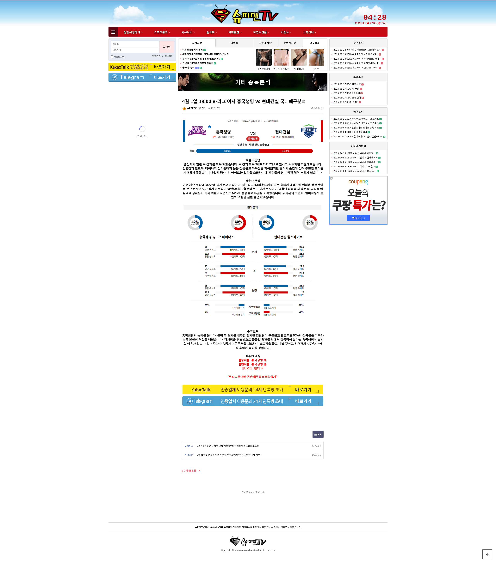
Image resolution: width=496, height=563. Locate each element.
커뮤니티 (187, 32)
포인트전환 (260, 32)
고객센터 (308, 32)
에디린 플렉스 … (281, 68)
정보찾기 (169, 56)
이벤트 (285, 32)
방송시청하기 (132, 32)
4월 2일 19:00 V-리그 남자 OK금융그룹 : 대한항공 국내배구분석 (228, 446)
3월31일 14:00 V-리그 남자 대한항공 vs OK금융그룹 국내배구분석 (229, 454)
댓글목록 (191, 471)
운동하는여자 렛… (263, 70)
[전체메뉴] (113, 32)
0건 (203, 108)
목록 (319, 434)
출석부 (210, 32)
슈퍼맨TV (191, 108)
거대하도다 (299, 68)
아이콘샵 (233, 32)
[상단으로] (487, 554)
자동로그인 (119, 56)
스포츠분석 (161, 32)
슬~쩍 (316, 68)
